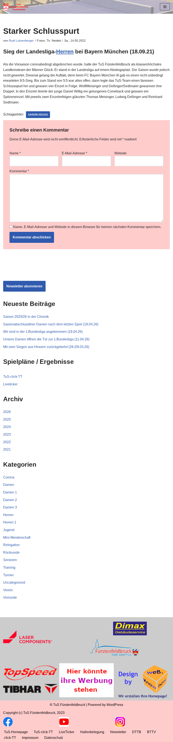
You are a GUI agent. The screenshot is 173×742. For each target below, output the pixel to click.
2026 (7, 412)
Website (120, 153)
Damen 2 (10, 500)
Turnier (8, 575)
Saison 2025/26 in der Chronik (26, 316)
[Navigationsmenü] (165, 6)
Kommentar (19, 171)
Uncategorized (14, 582)
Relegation (11, 545)
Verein (8, 590)
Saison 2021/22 (38, 114)
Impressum (30, 737)
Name (15, 153)
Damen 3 (10, 507)
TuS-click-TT (12, 376)
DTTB (136, 732)
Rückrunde (11, 552)
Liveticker (10, 384)
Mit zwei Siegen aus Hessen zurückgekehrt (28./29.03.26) (46, 347)
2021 (7, 449)
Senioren (10, 560)
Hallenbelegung (92, 732)
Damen (8, 485)
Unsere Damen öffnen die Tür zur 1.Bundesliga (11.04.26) (46, 339)
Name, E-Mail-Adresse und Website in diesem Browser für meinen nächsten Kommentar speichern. (87, 227)
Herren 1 (9, 522)
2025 (7, 419)
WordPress (115, 705)
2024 (7, 427)
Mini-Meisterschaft (16, 537)
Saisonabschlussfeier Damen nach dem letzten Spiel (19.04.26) (50, 324)
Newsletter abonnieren (24, 286)
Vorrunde (10, 597)
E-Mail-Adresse (74, 153)
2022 (7, 442)
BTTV (151, 732)
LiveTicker (66, 732)
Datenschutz (53, 737)
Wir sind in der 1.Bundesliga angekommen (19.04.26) (43, 331)
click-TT (10, 737)
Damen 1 (10, 492)
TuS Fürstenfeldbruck (69, 705)
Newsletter (118, 732)
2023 (7, 434)
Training (9, 567)
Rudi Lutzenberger (21, 40)
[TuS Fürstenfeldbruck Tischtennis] (15, 7)
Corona (8, 477)
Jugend (8, 530)
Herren (65, 51)
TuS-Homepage (16, 732)
